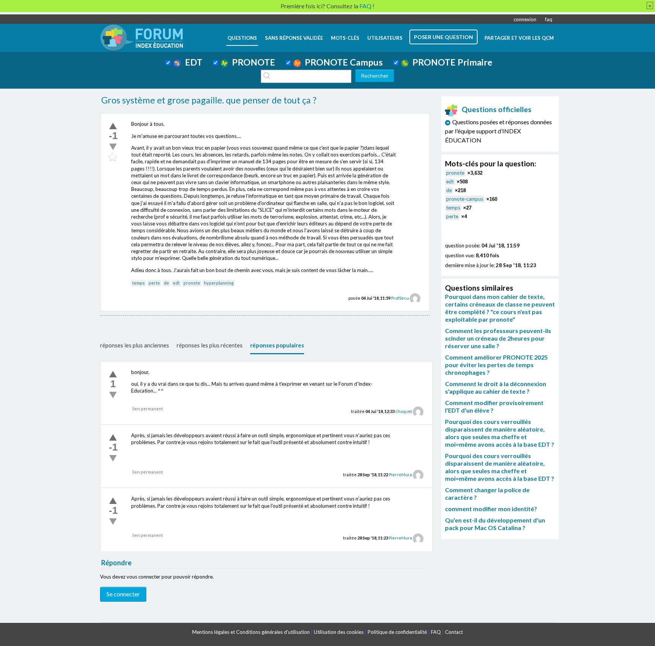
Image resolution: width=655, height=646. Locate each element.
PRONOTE (251, 62)
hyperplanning (218, 282)
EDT (191, 62)
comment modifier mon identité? (491, 508)
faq (548, 19)
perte (154, 282)
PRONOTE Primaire (450, 62)
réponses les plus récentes (210, 345)
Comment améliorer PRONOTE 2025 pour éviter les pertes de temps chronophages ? (496, 365)
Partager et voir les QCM (519, 38)
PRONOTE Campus (342, 62)
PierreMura (400, 474)
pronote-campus (464, 199)
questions (242, 38)
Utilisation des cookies (339, 632)
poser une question (443, 37)
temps (138, 282)
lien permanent (147, 408)
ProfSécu (400, 298)
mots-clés (345, 38)
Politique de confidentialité (397, 632)
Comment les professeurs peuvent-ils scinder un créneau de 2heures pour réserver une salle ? (498, 338)
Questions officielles (496, 109)
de (166, 282)
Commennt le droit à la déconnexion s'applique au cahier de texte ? (495, 387)
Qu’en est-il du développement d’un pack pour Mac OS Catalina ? (495, 523)
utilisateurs (385, 38)
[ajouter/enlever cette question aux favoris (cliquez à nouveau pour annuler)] (113, 157)
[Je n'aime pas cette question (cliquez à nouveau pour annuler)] (113, 146)
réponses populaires (277, 345)
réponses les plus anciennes (134, 345)
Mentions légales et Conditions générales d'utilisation (251, 632)
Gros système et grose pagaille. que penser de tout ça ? (209, 100)
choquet (403, 411)
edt (176, 282)
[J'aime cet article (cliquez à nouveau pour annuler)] (113, 125)
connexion (525, 19)
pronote (191, 282)
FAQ (436, 632)
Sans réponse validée (294, 38)
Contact (454, 632)
